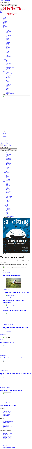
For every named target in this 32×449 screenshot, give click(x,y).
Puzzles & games (10, 93)
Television (8, 68)
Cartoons (8, 92)
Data (7, 55)
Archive (5, 26)
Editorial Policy (6, 415)
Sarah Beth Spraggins (5, 387)
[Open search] (1, 143)
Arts (7, 60)
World (7, 54)
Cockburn (8, 31)
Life (4, 71)
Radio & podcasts (10, 67)
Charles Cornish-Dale (8, 324)
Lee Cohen (5, 307)
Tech (7, 34)
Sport (7, 79)
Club (4, 25)
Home (4, 17)
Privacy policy (6, 422)
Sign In (29, 10)
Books (7, 62)
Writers (4, 18)
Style (7, 80)
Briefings (5, 22)
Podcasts (5, 21)
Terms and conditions (8, 423)
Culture (7, 33)
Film (7, 64)
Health (7, 81)
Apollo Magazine (7, 434)
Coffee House (6, 50)
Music (7, 65)
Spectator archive (7, 437)
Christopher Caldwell (5, 402)
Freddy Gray (3, 339)
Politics (7, 30)
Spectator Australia (7, 433)
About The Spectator (8, 421)
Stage (7, 69)
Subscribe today (6, 445)
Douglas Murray (4, 370)
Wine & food (9, 75)
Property (8, 77)
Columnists (8, 87)
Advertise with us (7, 412)
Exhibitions (8, 63)
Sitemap (5, 427)
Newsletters (5, 19)
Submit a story (6, 414)
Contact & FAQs (7, 411)
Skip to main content (5, 0)
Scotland (8, 58)
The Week (8, 84)
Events (4, 23)
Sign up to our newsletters (9, 447)
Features (8, 85)
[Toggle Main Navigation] (1, 9)
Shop (4, 27)
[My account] (1, 12)
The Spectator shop (7, 436)
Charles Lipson (6, 289)
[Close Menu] (1, 145)
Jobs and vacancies (7, 426)
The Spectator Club (7, 440)
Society (7, 52)
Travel (7, 76)
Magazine (8, 35)
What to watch (9, 73)
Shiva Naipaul (6, 272)
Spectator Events (7, 438)
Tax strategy (6, 425)
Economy (8, 56)
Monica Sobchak (7, 297)
